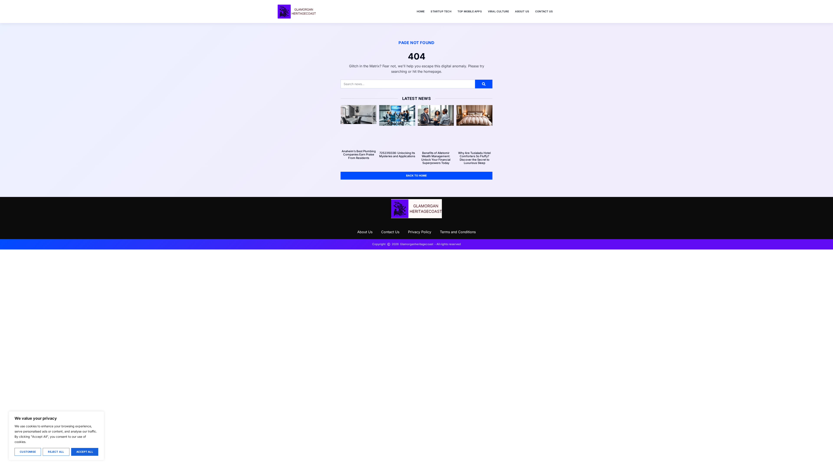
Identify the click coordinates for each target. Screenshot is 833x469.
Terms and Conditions (458, 232)
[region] (56, 435)
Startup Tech (441, 11)
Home (421, 11)
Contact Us (544, 11)
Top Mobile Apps (469, 11)
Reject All (56, 451)
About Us (522, 11)
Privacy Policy (419, 232)
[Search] (483, 84)
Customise (28, 451)
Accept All (84, 451)
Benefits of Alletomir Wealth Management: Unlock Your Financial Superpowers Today (435, 158)
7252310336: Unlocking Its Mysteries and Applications (397, 154)
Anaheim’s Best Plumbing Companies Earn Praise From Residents (359, 154)
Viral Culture (498, 11)
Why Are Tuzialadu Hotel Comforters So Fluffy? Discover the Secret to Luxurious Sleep (474, 158)
